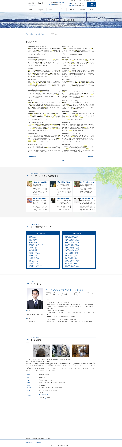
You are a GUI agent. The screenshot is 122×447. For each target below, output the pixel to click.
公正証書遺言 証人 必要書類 (36, 244)
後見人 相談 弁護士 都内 (71, 258)
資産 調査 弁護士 (33, 250)
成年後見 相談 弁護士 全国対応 (72, 266)
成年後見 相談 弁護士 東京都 (72, 245)
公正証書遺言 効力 (33, 263)
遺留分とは (64, 90)
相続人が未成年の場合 (33, 57)
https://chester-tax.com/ (44, 394)
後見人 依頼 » (91, 156)
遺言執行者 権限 (33, 255)
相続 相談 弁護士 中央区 (71, 244)
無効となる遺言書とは (67, 79)
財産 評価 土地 (32, 237)
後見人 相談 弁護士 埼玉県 (71, 253)
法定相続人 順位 (33, 247)
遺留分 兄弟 (32, 260)
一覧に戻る (61, 160)
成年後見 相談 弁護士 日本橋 (72, 247)
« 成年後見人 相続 (32, 156)
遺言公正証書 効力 (33, 262)
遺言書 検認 (32, 241)
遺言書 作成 (32, 236)
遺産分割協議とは (32, 79)
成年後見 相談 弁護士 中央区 (72, 242)
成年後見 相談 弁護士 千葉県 (72, 249)
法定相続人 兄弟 (33, 245)
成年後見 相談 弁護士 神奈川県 (72, 260)
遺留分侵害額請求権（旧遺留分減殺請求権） (38, 90)
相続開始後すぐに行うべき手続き (70, 101)
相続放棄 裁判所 (33, 242)
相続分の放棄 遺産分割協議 (35, 265)
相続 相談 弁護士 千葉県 (71, 257)
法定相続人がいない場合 (68, 46)
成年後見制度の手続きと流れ (35, 144)
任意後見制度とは (66, 122)
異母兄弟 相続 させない (35, 257)
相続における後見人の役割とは (35, 122)
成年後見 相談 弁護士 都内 (71, 239)
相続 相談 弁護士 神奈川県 (71, 262)
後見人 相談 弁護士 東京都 (71, 250)
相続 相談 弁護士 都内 (70, 265)
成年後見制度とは (66, 144)
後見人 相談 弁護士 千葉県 (71, 236)
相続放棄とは (31, 68)
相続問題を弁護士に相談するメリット (37, 46)
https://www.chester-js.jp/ (45, 398)
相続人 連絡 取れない (34, 249)
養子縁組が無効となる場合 (68, 68)
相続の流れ (30, 101)
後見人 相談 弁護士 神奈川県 (72, 241)
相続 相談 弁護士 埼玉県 (71, 263)
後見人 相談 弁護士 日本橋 (71, 252)
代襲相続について (66, 57)
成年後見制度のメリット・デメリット (71, 133)
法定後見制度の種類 (32, 133)
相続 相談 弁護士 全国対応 (71, 255)
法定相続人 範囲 (33, 266)
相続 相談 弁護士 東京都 (71, 237)
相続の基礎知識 (31, 111)
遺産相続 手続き (33, 252)
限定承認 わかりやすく (34, 258)
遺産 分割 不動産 (33, 239)
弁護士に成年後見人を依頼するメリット (71, 111)
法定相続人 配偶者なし (34, 253)
